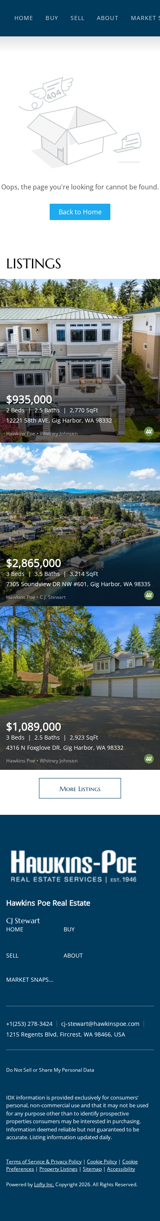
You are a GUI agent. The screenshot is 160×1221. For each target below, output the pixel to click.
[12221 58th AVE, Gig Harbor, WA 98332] (80, 361)
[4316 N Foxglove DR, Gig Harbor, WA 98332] (80, 688)
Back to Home (80, 211)
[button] (16, 931)
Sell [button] (78, 18)
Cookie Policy (102, 1161)
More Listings (80, 789)
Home (23, 18)
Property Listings (58, 1168)
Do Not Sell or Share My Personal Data (50, 1069)
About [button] (108, 18)
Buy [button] (52, 18)
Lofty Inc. (44, 1184)
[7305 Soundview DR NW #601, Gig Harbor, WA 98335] (80, 524)
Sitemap (92, 1168)
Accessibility (121, 1168)
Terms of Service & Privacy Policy (44, 1161)
